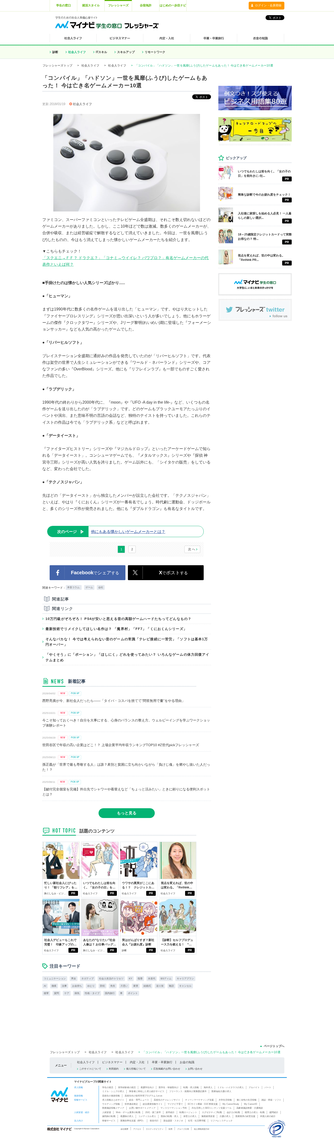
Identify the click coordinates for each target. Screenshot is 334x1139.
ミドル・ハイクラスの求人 (230, 1087)
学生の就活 (107, 1087)
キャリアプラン (185, 978)
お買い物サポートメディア (142, 1108)
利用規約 (114, 1068)
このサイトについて (90, 1068)
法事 (64, 985)
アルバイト (254, 1087)
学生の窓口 (63, 5)
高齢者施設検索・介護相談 (249, 1108)
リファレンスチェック (222, 1120)
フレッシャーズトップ (57, 65)
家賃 (135, 985)
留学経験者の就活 (127, 1087)
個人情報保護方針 (202, 1129)
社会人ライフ (77, 52)
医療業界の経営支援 (245, 1116)
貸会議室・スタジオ (173, 1120)
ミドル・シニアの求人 (113, 1091)
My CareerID (250, 1104)
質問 (56, 993)
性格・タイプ (92, 993)
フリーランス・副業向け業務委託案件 (188, 1091)
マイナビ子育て (175, 1104)
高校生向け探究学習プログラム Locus (143, 1096)
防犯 (102, 985)
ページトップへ (274, 1046)
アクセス (137, 1129)
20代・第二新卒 (153, 1112)
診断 (55, 52)
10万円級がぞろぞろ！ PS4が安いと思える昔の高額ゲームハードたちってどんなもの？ (118, 619)
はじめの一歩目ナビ (173, 5)
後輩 (46, 993)
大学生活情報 (225, 1100)
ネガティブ (87, 978)
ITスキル (101, 52)
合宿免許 (146, 5)
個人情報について (136, 1068)
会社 (100, 587)
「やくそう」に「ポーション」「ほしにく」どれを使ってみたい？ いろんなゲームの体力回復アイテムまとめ (127, 657)
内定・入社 (137, 1062)
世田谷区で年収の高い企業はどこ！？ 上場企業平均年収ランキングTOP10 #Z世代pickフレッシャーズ (120, 745)
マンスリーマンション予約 (173, 1108)
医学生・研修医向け (168, 1087)
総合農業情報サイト (153, 1104)
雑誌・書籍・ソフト (271, 1100)
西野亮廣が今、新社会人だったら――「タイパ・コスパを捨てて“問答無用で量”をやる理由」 (113, 701)
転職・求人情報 (191, 1087)
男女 (73, 978)
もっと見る (126, 813)
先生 (112, 985)
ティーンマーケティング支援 (199, 1100)
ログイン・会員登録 (268, 5)
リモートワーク (155, 52)
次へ (192, 549)
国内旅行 (110, 993)
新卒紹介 (170, 1112)
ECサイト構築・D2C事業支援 (203, 1104)
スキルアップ (126, 52)
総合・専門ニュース (139, 1100)
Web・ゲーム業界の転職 (128, 1112)
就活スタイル (91, 5)
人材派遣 (106, 1112)
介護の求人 (225, 1116)
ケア (66, 993)
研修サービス (108, 1120)
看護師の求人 (127, 1116)
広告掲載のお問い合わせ (166, 1068)
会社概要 (124, 1129)
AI (45, 985)
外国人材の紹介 (268, 1116)
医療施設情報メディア (113, 1108)
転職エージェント (188, 1112)
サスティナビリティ (155, 1129)
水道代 (151, 978)
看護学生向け (147, 1087)
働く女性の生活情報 (246, 1100)
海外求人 (208, 1087)
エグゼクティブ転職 (212, 1112)
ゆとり (91, 985)
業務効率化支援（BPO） (132, 1120)
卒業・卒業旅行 (162, 1062)
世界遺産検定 (131, 1104)
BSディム (166, 978)
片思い (124, 985)
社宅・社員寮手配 (197, 1120)
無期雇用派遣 (208, 1116)
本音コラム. (73, 587)
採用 (170, 1129)
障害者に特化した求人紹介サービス (146, 1091)
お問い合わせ (195, 1068)
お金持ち (77, 985)
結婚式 (147, 985)
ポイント (133, 993)
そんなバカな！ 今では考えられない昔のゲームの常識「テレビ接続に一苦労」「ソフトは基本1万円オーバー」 (126, 641)
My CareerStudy (231, 1104)
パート (268, 1087)
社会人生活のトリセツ (111, 978)
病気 (77, 993)
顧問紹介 (273, 1112)
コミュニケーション (55, 978)
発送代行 (154, 1120)
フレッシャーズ (118, 5)
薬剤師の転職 (108, 1116)
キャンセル (185, 985)
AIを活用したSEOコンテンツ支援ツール (212, 1108)
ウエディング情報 (111, 1104)
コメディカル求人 (147, 1116)
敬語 (171, 985)
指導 (140, 978)
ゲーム (89, 587)
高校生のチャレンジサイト (167, 1100)
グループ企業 (183, 1129)
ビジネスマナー (112, 1062)
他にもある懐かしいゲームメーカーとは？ (111, 532)
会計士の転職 (233, 1112)
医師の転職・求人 (169, 1116)
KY (130, 978)
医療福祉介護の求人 (221, 1091)
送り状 (160, 985)
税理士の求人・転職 (255, 1112)
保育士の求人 (190, 1116)
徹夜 (54, 985)
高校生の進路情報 (111, 1096)
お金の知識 (187, 1062)
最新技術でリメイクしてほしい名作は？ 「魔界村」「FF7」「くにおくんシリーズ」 (116, 629)
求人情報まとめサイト (113, 1100)
